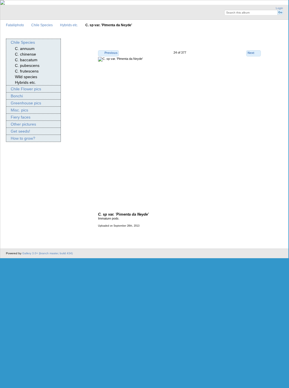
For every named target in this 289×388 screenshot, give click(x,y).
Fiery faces (20, 117)
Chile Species (42, 25)
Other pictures (23, 124)
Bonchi (17, 96)
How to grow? (23, 138)
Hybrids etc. (69, 25)
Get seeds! (20, 131)
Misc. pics (19, 110)
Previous (111, 52)
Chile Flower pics (26, 89)
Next (251, 52)
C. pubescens (27, 65)
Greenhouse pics (26, 103)
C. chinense (25, 54)
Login (279, 8)
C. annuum (25, 48)
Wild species (26, 76)
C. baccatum (26, 60)
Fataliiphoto (15, 25)
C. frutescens (27, 71)
